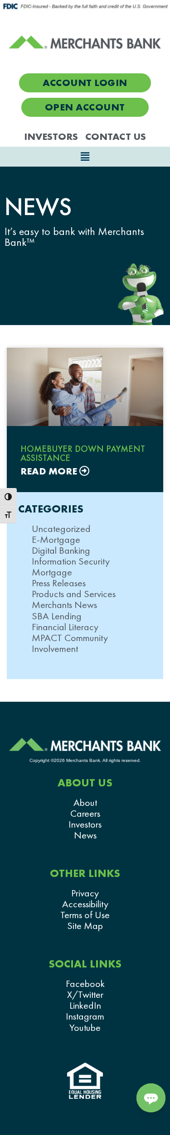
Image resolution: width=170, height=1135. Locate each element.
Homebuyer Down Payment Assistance (82, 453)
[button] (85, 156)
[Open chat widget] (150, 1097)
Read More (49, 471)
